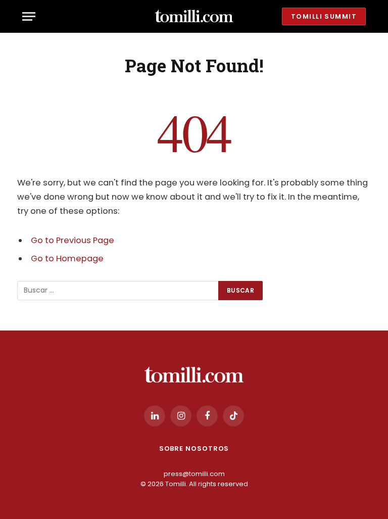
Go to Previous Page (72, 240)
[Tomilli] (193, 16)
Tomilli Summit (324, 16)
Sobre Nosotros (194, 448)
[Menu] (28, 16)
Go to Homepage (67, 258)
